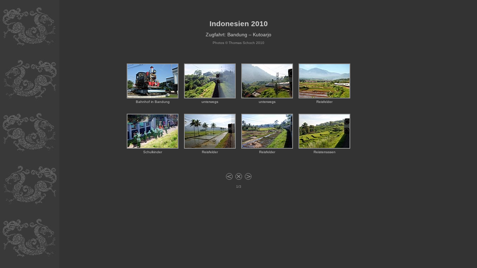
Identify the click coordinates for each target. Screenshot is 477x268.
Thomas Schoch (242, 43)
